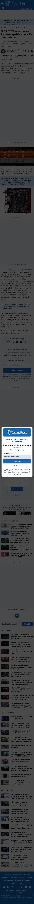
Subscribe (17, 461)
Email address (7, 453)
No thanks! (17, 466)
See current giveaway (17, 450)
